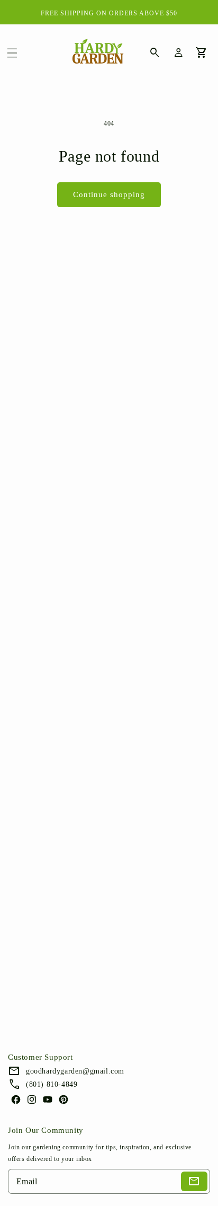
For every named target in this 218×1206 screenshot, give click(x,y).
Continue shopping (109, 194)
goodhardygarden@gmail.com (75, 1071)
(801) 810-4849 (51, 1084)
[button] (12, 53)
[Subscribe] (194, 1181)
